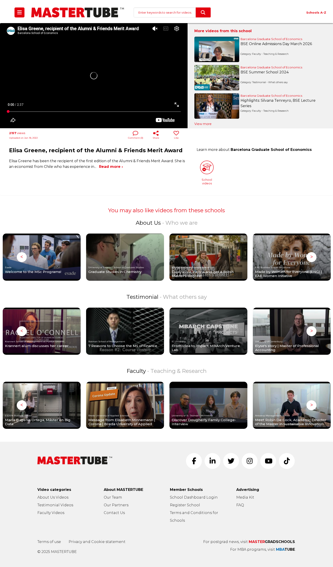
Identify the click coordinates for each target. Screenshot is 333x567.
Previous (22, 257)
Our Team (113, 497)
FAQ (240, 505)
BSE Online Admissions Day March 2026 (276, 44)
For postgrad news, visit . (249, 542)
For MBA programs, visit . (263, 549)
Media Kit (245, 497)
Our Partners (116, 505)
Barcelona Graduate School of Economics (271, 39)
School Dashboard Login (194, 497)
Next (311, 257)
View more (203, 124)
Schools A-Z (316, 12)
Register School (185, 505)
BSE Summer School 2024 (265, 72)
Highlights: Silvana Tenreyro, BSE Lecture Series (278, 103)
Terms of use (49, 542)
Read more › (111, 166)
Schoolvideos (207, 181)
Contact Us (114, 513)
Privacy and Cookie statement (97, 542)
